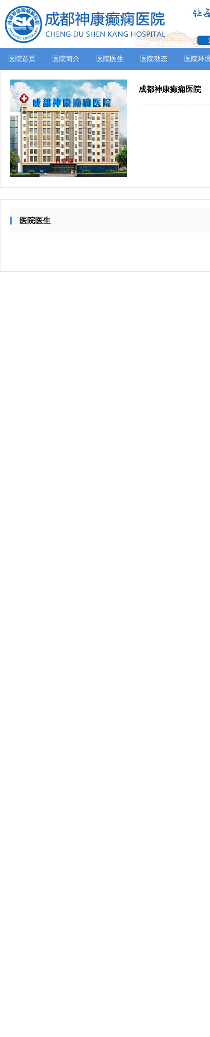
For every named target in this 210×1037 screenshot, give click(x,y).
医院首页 (22, 58)
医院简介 (66, 58)
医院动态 (154, 58)
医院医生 (110, 58)
